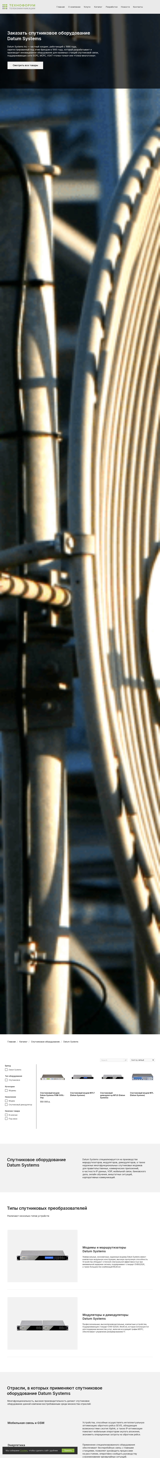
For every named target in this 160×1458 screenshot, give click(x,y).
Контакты (138, 7)
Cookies (24, 1450)
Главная (60, 7)
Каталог (98, 7)
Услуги (87, 7)
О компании (74, 7)
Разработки (112, 7)
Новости (125, 7)
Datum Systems (70, 1042)
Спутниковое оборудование (45, 1042)
